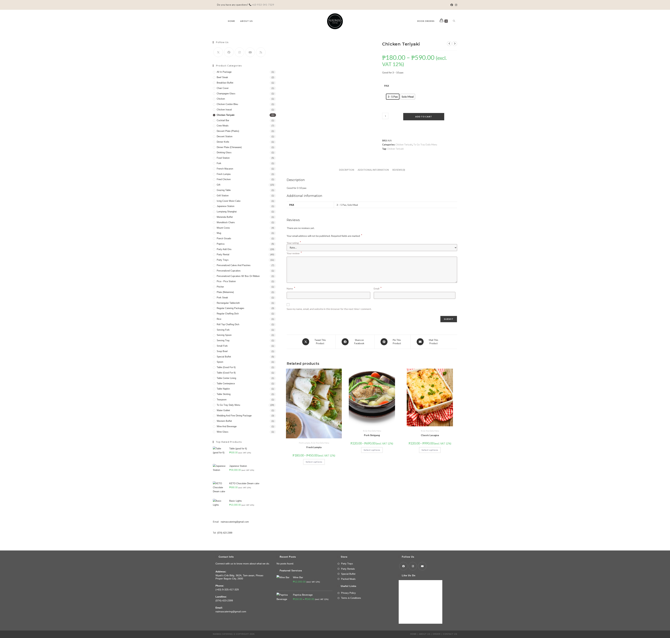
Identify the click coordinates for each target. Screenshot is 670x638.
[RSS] (261, 52)
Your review (294, 253)
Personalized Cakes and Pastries (234, 265)
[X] (218, 52)
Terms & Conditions (351, 598)
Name (291, 288)
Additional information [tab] (373, 170)
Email (378, 288)
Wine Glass (222, 432)
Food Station (223, 158)
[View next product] (454, 43)
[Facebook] (229, 52)
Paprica (220, 244)
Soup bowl (222, 351)
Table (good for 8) (226, 372)
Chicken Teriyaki (404, 144)
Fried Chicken (224, 179)
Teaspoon (221, 399)
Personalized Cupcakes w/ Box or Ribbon (238, 276)
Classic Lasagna (430, 435)
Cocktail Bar (223, 120)
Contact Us (450, 634)
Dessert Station (224, 136)
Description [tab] (346, 170)
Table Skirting (223, 394)
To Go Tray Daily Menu (425, 144)
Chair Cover (223, 88)
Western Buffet (224, 421)
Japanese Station (225, 206)
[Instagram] (239, 52)
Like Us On (408, 575)
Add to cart (423, 116)
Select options (314, 461)
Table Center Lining (226, 378)
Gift (218, 184)
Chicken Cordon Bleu (227, 104)
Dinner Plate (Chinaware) (229, 147)
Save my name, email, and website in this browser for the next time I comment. (329, 308)
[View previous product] (449, 43)
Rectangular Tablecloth (228, 303)
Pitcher (220, 286)
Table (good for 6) (226, 367)
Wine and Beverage (227, 426)
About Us (424, 634)
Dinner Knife (223, 142)
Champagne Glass (226, 93)
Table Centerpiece (226, 383)
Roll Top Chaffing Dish (228, 324)
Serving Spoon (224, 335)
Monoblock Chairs (226, 222)
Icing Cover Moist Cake (228, 201)
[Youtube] (250, 52)
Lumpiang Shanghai (227, 211)
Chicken (221, 98)
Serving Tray (223, 340)
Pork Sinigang (372, 435)
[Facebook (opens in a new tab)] (451, 5)
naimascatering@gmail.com (235, 521)
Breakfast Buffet (225, 82)
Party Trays (223, 260)
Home (413, 634)
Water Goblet (223, 410)
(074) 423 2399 (224, 532)
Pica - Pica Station (226, 281)
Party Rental (223, 254)
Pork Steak (222, 297)
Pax (386, 85)
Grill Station (223, 195)
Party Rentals (348, 569)
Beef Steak (222, 77)
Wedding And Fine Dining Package (234, 415)
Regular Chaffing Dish (228, 313)
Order (437, 634)
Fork (219, 163)
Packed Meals (348, 579)
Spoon (220, 362)
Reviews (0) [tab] (398, 170)
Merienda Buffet (225, 217)
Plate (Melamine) (225, 292)
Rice (219, 319)
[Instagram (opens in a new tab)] (455, 5)
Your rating (294, 243)
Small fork (222, 346)
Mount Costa (223, 227)
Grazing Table (224, 190)
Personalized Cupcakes (229, 270)
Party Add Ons (224, 249)
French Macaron (225, 168)
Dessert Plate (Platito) (228, 131)
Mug (219, 233)
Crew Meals (223, 125)
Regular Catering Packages (230, 308)
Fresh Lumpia (304, 442)
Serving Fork (223, 330)
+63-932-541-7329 (262, 4)
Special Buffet (224, 356)
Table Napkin (223, 388)
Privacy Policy (348, 593)
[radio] (392, 96)
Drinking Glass (224, 152)
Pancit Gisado (224, 238)
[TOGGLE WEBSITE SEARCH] (454, 21)
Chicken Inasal (224, 109)
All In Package (224, 72)
